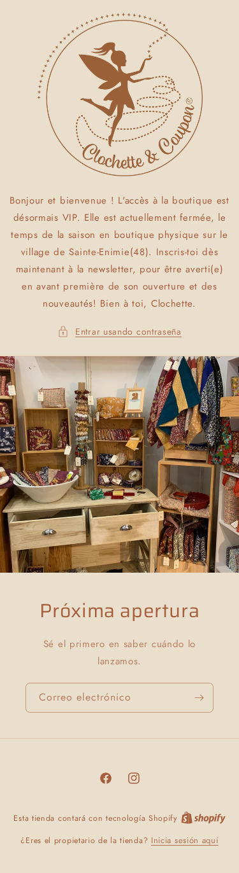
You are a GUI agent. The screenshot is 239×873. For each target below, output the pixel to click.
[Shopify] (203, 818)
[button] (119, 332)
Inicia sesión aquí (185, 840)
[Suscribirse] (199, 698)
